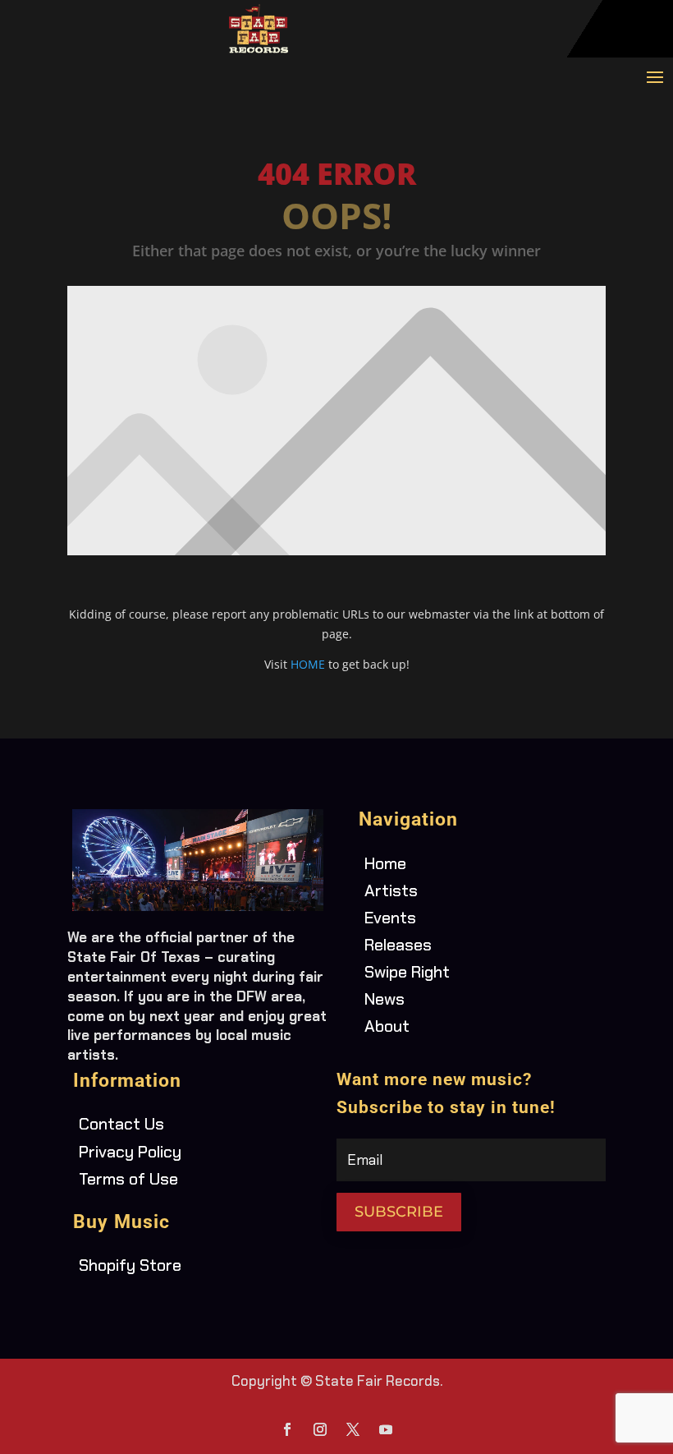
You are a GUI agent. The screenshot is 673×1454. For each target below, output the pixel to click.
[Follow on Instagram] (320, 1429)
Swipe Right (407, 971)
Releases (398, 944)
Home (385, 863)
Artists (391, 890)
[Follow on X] (353, 1429)
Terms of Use (128, 1178)
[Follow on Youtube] (386, 1429)
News (384, 999)
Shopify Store (130, 1265)
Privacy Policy (130, 1151)
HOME (308, 664)
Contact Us (121, 1123)
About (387, 1026)
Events (390, 917)
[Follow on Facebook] (287, 1429)
